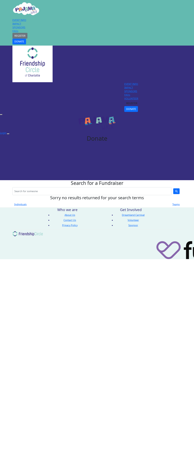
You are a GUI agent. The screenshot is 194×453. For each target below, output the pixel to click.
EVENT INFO (19, 20)
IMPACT (16, 23)
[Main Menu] (1, 114)
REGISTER (19, 35)
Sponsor (133, 225)
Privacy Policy (70, 225)
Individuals (20, 204)
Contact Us (70, 220)
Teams (176, 204)
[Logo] (26, 9)
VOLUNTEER (131, 98)
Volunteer (133, 220)
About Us (70, 215)
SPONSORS (18, 27)
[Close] (8, 133)
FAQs (15, 31)
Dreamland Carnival (133, 215)
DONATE (19, 41)
